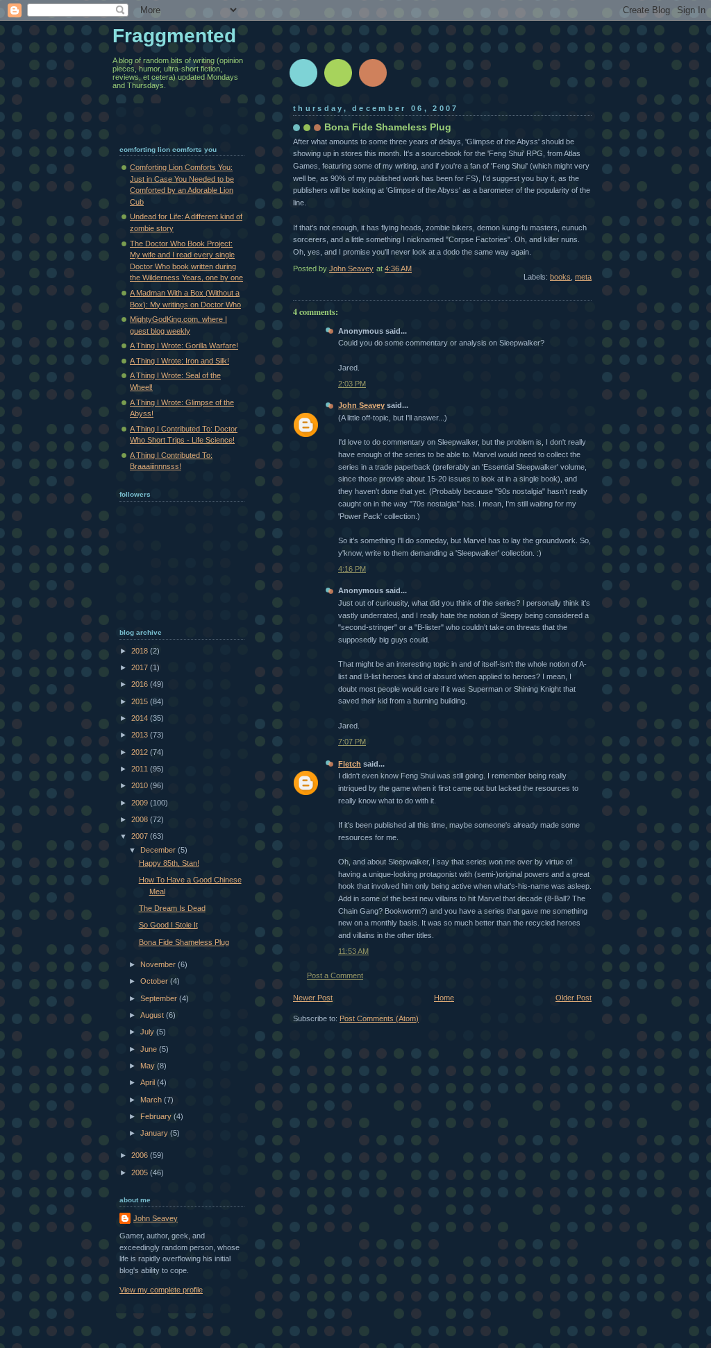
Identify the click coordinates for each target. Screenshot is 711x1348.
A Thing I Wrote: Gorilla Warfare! (184, 345)
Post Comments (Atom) (379, 1018)
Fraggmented (174, 35)
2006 (140, 1155)
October (155, 981)
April (148, 1082)
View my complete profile (161, 1290)
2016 (140, 684)
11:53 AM (353, 951)
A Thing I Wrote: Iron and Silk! (179, 361)
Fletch (349, 764)
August (153, 1015)
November (159, 964)
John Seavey (361, 405)
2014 (140, 718)
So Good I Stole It (168, 925)
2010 (140, 785)
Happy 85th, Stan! (169, 863)
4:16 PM (352, 569)
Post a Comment (335, 975)
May (148, 1065)
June (149, 1049)
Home (444, 997)
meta (583, 277)
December (159, 850)
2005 (140, 1172)
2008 (140, 819)
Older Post (573, 997)
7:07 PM (352, 741)
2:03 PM (352, 383)
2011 (140, 769)
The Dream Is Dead (172, 908)
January (155, 1133)
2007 (140, 836)
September (159, 998)
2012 (140, 752)
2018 (140, 651)
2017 (140, 667)
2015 (140, 701)
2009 (140, 803)
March (152, 1099)
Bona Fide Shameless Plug (184, 942)
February (157, 1116)
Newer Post (313, 997)
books (560, 277)
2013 (140, 735)
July (148, 1031)
